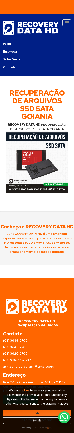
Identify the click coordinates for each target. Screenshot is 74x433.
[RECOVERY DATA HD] (37, 28)
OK (37, 412)
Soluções (10, 59)
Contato (9, 67)
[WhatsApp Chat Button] (64, 417)
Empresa (10, 51)
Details (37, 420)
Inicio (7, 44)
